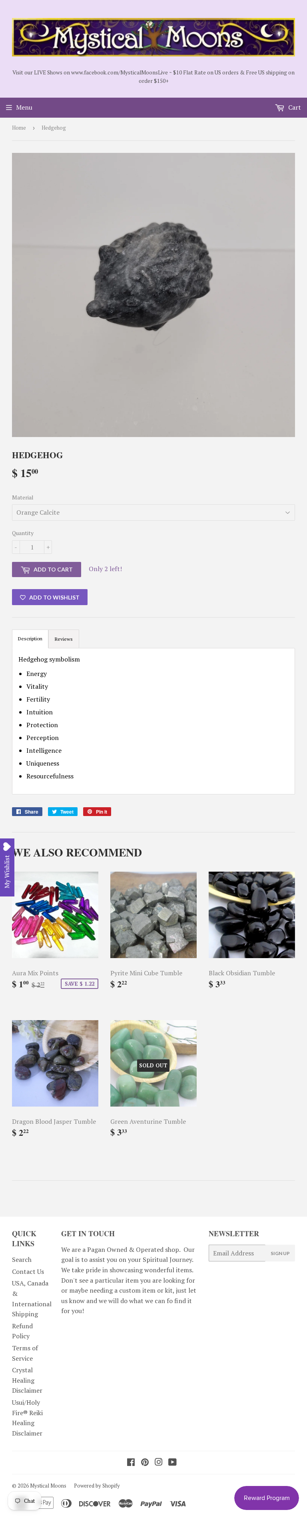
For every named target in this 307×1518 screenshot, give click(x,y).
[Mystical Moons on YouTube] (172, 1462)
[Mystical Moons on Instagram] (159, 1462)
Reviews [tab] (64, 639)
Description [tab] (30, 639)
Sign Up (280, 1253)
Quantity (23, 533)
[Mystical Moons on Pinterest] (145, 1462)
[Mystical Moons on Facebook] (131, 1462)
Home (19, 127)
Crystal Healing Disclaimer (27, 1380)
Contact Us (28, 1271)
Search (22, 1259)
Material (23, 497)
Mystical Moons (48, 1485)
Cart (294, 107)
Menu (24, 107)
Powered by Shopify (97, 1485)
